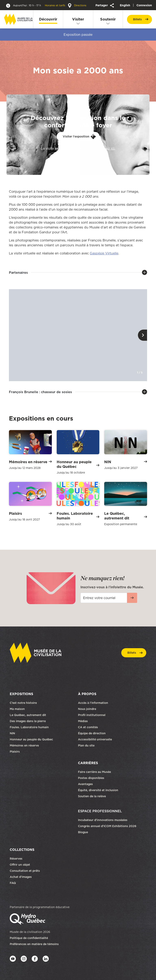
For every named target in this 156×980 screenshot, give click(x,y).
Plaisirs (15, 752)
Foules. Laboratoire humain (29, 727)
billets (137, 19)
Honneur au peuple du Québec (31, 739)
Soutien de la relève (92, 796)
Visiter (78, 19)
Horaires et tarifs (39, 5)
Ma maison (17, 709)
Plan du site (86, 745)
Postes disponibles (91, 778)
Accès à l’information (93, 703)
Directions (79, 5)
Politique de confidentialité (29, 938)
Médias (83, 721)
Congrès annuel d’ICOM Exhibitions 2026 (107, 826)
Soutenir (108, 19)
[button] (142, 335)
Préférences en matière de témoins (34, 944)
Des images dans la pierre (28, 721)
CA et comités (88, 727)
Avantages (85, 784)
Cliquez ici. (106, 148)
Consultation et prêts (25, 871)
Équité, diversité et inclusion (98, 790)
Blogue (83, 832)
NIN (12, 733)
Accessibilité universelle (95, 739)
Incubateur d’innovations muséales (102, 820)
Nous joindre (87, 709)
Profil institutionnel (91, 715)
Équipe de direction (92, 733)
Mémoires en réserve (24, 745)
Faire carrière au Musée (94, 772)
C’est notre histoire (23, 703)
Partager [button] (102, 5)
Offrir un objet (20, 865)
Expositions (21, 694)
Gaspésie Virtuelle (104, 253)
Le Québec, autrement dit (28, 715)
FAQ (13, 883)
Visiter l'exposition (76, 136)
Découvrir (48, 19)
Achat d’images (21, 877)
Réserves (16, 859)
